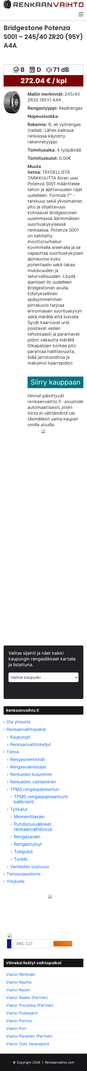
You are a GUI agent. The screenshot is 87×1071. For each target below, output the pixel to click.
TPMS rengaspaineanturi (34, 789)
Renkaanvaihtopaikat (26, 729)
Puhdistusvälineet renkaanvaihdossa (33, 826)
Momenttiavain (29, 816)
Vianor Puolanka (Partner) (29, 1005)
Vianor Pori (16, 1028)
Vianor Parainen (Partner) (29, 1036)
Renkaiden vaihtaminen (33, 781)
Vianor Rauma (18, 982)
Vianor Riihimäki (20, 974)
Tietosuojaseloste (24, 873)
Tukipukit (23, 851)
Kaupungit (20, 736)
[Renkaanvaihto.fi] (43, 4)
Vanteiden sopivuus (29, 866)
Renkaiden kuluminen (31, 774)
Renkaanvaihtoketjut (30, 744)
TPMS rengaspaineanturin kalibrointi (41, 799)
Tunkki (21, 859)
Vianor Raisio (18, 989)
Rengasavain (27, 836)
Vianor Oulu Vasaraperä (27, 1043)
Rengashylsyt (28, 844)
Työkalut (18, 809)
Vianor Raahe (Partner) (27, 997)
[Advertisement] (43, 496)
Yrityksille (16, 881)
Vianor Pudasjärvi (22, 1013)
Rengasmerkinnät (27, 759)
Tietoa (13, 751)
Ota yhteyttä (18, 721)
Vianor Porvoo (19, 1020)
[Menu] (81, 14)
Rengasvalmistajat (28, 766)
